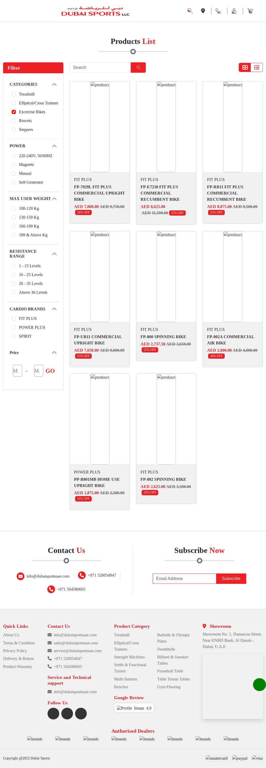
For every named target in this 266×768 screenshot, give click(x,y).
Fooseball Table (170, 671)
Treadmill (27, 94)
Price (14, 352)
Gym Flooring (169, 687)
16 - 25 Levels (31, 274)
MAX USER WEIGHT (30, 198)
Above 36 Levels (33, 292)
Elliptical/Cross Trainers (38, 103)
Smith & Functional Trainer (130, 668)
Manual (25, 173)
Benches (121, 687)
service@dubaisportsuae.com (78, 651)
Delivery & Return (18, 658)
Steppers (26, 129)
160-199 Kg (29, 226)
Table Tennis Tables (173, 679)
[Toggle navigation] (5, 11)
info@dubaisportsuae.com (47, 576)
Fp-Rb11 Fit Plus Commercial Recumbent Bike (226, 193)
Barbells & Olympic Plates (173, 638)
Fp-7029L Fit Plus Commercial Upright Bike (99, 193)
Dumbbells (166, 649)
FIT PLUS (28, 318)
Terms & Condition (19, 643)
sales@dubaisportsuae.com (76, 643)
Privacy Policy (15, 651)
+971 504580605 (71, 589)
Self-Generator (31, 182)
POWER (17, 146)
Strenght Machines (129, 657)
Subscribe (231, 578)
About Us (11, 635)
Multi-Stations (125, 679)
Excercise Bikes (32, 112)
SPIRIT (25, 336)
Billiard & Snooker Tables (172, 660)
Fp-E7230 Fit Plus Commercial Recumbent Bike (160, 193)
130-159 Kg (29, 217)
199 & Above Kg (33, 235)
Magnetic (26, 164)
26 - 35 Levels (31, 283)
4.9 (148, 708)
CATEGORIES (23, 84)
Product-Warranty (17, 666)
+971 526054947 (102, 575)
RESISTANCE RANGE (23, 253)
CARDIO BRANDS (27, 309)
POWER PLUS (32, 327)
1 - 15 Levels (30, 266)
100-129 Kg (29, 208)
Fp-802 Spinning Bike (163, 479)
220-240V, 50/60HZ (35, 155)
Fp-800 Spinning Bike (163, 337)
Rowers (25, 120)
